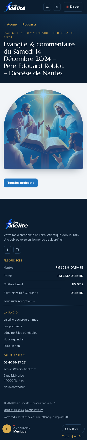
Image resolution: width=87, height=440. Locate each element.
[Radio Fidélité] (43, 224)
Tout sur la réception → (19, 301)
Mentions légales (14, 409)
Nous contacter (14, 387)
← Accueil (11, 24)
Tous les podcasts (20, 183)
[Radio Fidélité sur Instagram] (17, 250)
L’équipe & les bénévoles (20, 333)
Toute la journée (73, 436)
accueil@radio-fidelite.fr (20, 369)
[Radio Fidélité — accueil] (15, 7)
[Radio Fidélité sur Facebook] (7, 250)
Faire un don (12, 346)
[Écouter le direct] (6, 428)
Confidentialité (34, 409)
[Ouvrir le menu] (47, 7)
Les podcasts (13, 326)
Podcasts (29, 24)
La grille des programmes (21, 319)
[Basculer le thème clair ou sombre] (57, 7)
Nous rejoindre (13, 339)
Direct (75, 7)
